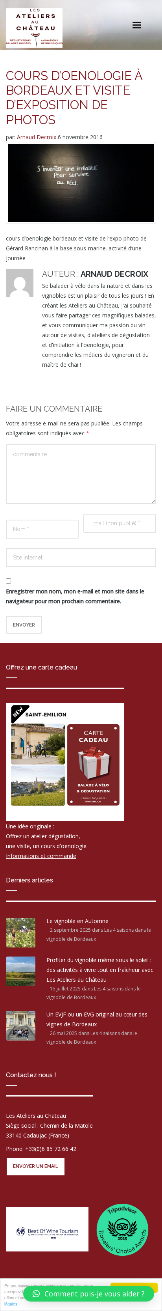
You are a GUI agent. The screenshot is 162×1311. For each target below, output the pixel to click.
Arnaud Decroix (37, 137)
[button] (88, 1294)
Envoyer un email (35, 1166)
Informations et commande (41, 856)
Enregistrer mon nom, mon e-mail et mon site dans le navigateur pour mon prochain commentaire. (75, 596)
